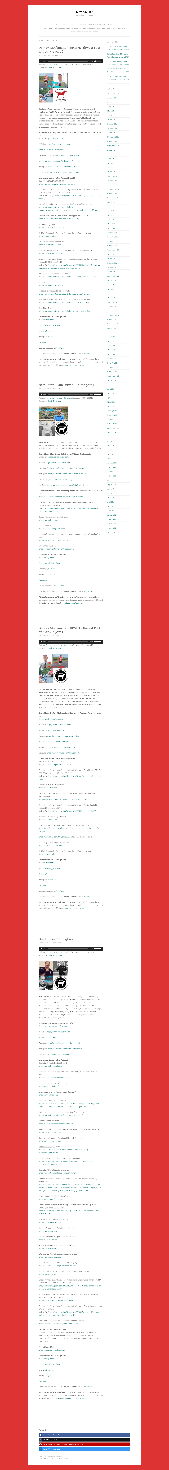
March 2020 (111, 350)
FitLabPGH (88, 353)
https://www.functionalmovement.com (55, 1077)
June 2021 (110, 285)
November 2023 (113, 189)
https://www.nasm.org (48, 1240)
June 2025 (111, 107)
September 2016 (113, 532)
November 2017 (112, 471)
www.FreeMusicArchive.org (72, 365)
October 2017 (111, 476)
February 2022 (112, 263)
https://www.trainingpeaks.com (52, 528)
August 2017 (111, 485)
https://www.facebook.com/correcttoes (63, 155)
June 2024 (111, 159)
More (60, 67)
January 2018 (112, 463)
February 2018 (112, 458)
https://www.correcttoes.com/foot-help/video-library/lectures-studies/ (68, 302)
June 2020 (111, 337)
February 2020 (112, 354)
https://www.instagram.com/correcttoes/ (65, 166)
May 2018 (110, 445)
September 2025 (113, 93)
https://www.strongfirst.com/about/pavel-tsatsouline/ (61, 1115)
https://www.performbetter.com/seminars (56, 1124)
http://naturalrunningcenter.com (52, 236)
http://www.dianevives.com (50, 1141)
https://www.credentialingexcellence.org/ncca (58, 1265)
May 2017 (110, 498)
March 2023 (111, 224)
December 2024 (112, 133)
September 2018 (113, 428)
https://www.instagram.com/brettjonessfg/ (65, 1049)
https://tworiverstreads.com (50, 245)
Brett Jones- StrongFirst (56, 939)
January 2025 (112, 128)
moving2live (57, 55)
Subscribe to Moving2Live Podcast (84, 32)
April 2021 (110, 293)
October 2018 (112, 424)
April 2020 (111, 346)
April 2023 (111, 220)
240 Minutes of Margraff (66, 24)
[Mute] (95, 61)
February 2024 (112, 176)
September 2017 (113, 480)
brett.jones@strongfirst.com (56, 1026)
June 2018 (110, 441)
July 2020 (110, 332)
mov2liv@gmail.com (52, 325)
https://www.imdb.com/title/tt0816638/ (55, 837)
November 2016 (113, 524)
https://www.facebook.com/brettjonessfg (64, 1043)
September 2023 (113, 198)
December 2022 (112, 237)
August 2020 (111, 328)
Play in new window (54, 64)
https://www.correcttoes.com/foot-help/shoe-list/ (59, 219)
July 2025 (110, 102)
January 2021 (111, 306)
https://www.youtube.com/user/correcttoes (64, 172)
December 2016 (112, 519)
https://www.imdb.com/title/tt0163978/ (55, 540)
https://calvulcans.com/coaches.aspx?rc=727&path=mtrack (63, 799)
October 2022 (112, 246)
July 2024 (110, 154)
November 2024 (113, 137)
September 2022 (113, 250)
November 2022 (113, 241)
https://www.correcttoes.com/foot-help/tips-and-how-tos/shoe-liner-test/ (69, 311)
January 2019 (112, 411)
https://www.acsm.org (48, 1248)
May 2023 (110, 215)
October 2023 (112, 193)
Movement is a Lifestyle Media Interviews (61, 28)
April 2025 (111, 115)
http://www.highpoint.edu (49, 1086)
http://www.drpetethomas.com (51, 1199)
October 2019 (112, 372)
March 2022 (111, 259)
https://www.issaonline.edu (50, 1257)
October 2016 (112, 528)
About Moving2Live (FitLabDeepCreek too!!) (96, 24)
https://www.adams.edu (48, 819)
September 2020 (113, 324)
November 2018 (113, 419)
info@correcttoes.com (54, 138)
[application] (71, 61)
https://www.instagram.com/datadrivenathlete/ (67, 474)
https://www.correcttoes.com (59, 144)
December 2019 (112, 363)
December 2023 (112, 185)
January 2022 (112, 267)
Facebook (43, 342)
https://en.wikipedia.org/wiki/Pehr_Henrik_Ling (58, 1323)
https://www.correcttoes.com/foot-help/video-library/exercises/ (65, 294)
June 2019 (110, 389)
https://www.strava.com (48, 520)
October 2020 (112, 319)
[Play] (41, 61)
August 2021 (111, 280)
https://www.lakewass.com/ (50, 253)
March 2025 (111, 120)
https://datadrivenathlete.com (58, 462)
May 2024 (110, 163)
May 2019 (110, 393)
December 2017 (112, 467)
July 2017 (110, 489)
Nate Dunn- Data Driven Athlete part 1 (66, 385)
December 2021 (112, 272)
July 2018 (110, 437)
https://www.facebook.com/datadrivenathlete (66, 468)
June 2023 (111, 211)
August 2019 (111, 380)
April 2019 (110, 398)
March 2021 (111, 298)
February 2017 (112, 511)
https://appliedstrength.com (50, 1037)
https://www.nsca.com (48, 1231)
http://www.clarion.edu (48, 1095)
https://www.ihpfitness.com (50, 1132)
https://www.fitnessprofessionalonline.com (56, 1300)
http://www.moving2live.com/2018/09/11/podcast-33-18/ (73, 811)
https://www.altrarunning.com (51, 227)
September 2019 (113, 376)
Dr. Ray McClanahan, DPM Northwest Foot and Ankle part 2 (69, 49)
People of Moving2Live (116, 28)
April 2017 (110, 502)
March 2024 (111, 172)
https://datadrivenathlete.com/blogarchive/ (56, 549)
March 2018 (111, 454)
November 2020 (113, 315)
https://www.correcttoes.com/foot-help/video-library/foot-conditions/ (67, 276)
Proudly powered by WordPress (50, 1456)
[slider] (99, 61)
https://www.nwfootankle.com (51, 150)
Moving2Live (84, 12)
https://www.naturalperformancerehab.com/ (57, 184)
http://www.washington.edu (50, 845)
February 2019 (112, 406)
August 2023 (111, 202)
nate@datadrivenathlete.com (57, 457)
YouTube (60, 348)
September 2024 (113, 146)
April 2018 (110, 450)
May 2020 (110, 341)
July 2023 (110, 207)
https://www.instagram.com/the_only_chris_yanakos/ (61, 496)
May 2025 (110, 111)
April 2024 (111, 167)
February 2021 (112, 302)
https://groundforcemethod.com (52, 1350)
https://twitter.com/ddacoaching (59, 479)
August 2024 (111, 150)
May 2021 (110, 289)
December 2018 (112, 415)
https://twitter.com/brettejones (57, 1054)
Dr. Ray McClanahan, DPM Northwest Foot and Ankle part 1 (69, 630)
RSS (55, 67)
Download (68, 64)
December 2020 (113, 311)
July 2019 (110, 385)
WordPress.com (62, 1458)
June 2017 (110, 493)
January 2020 (112, 359)
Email (50, 67)
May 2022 (110, 254)
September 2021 (113, 276)
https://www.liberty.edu (48, 787)
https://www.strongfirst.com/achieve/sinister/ (57, 1173)
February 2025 (112, 124)
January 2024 (112, 180)
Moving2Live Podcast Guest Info (92, 28)
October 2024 (112, 141)
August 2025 (111, 98)
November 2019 (113, 367)
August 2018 (111, 432)
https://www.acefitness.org (50, 1222)
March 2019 (111, 402)
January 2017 (111, 515)
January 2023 (112, 233)
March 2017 (111, 506)
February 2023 (112, 228)
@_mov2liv (49, 331)
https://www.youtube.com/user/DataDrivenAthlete (67, 485)
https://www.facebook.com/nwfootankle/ (56, 161)
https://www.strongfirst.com (58, 1032)
